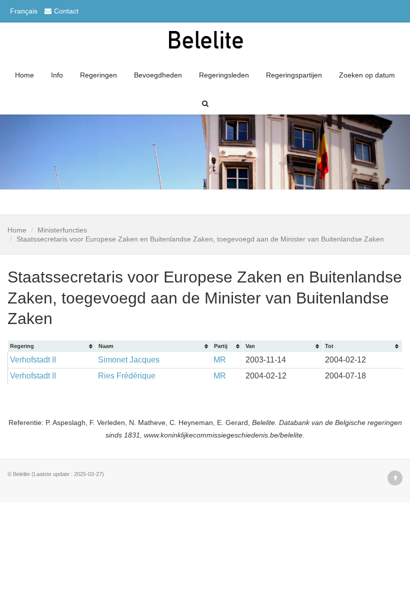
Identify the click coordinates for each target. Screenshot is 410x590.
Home (24, 75)
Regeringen (98, 75)
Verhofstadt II (33, 360)
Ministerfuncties (62, 230)
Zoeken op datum (367, 75)
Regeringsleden (224, 75)
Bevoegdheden (158, 75)
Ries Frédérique (127, 376)
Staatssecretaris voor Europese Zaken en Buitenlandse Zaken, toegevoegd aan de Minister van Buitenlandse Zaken (200, 239)
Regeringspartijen (294, 75)
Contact (66, 11)
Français (24, 11)
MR (220, 360)
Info (57, 75)
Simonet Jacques (129, 360)
